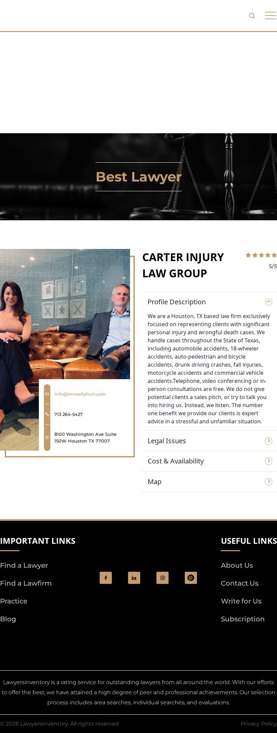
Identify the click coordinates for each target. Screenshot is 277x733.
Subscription (243, 619)
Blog (8, 619)
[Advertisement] (138, 82)
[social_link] (106, 578)
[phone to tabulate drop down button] (270, 15)
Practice (13, 601)
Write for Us (241, 601)
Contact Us (239, 583)
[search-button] (252, 15)
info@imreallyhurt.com (80, 394)
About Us (237, 565)
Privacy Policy (259, 724)
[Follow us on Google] (37, 638)
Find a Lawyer (24, 565)
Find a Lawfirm (26, 583)
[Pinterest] (191, 578)
